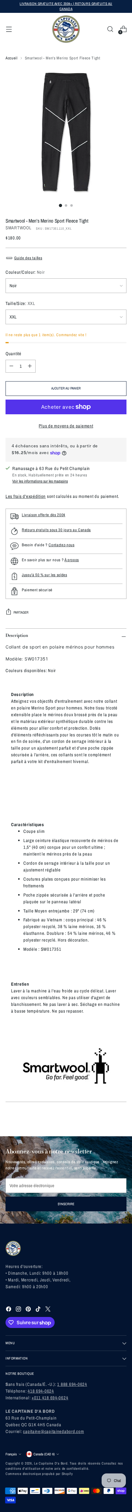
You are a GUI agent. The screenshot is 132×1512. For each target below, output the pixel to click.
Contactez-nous (61, 544)
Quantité (13, 354)
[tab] (22, 694)
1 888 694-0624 (72, 1384)
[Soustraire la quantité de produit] (11, 366)
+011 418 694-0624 (50, 1398)
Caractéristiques (27, 825)
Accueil (11, 58)
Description (22, 694)
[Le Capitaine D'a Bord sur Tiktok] (38, 1310)
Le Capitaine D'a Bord (50, 1463)
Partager (21, 612)
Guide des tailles (28, 258)
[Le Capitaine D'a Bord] (66, 29)
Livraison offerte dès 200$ (43, 514)
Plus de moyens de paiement (66, 426)
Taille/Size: (20, 303)
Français (11, 1454)
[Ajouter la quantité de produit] (29, 366)
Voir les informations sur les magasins (40, 481)
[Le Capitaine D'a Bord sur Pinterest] (29, 1310)
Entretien (20, 984)
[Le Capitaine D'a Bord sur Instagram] (19, 1310)
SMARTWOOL (19, 228)
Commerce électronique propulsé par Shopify (39, 1473)
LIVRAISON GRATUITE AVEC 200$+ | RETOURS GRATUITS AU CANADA (66, 6)
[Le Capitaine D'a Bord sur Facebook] (9, 1310)
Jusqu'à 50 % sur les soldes (44, 574)
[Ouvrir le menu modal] (8, 29)
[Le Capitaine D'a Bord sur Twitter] (48, 1310)
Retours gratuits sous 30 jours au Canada (56, 529)
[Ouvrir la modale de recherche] (110, 29)
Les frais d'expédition (26, 496)
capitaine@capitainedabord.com (53, 1431)
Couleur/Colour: (25, 272)
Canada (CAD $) (44, 1454)
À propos (71, 559)
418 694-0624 (41, 1391)
